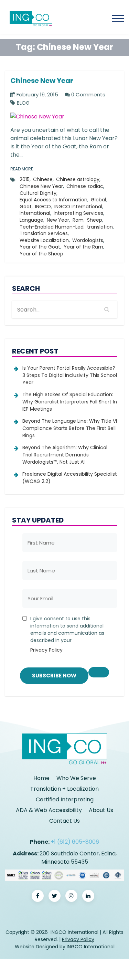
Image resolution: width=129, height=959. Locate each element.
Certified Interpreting (65, 799)
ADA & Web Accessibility (49, 810)
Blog (23, 103)
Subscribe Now (54, 675)
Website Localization (44, 240)
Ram (78, 220)
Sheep (94, 220)
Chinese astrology (77, 179)
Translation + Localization (64, 789)
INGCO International (78, 206)
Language (31, 220)
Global (98, 200)
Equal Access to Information (53, 200)
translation (100, 227)
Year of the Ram (83, 247)
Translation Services (44, 233)
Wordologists (87, 240)
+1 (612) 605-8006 (75, 842)
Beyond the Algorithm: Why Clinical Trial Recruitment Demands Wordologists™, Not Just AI (64, 454)
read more (21, 169)
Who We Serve (76, 778)
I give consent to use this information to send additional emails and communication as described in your (67, 634)
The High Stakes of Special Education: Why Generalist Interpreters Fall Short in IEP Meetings (69, 401)
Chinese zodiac (84, 186)
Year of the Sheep (41, 254)
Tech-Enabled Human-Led (52, 227)
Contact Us (64, 821)
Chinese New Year (41, 186)
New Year (58, 220)
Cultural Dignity (38, 193)
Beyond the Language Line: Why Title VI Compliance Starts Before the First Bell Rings (69, 428)
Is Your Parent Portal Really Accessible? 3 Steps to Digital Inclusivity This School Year (69, 375)
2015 (25, 179)
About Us (101, 810)
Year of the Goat (40, 247)
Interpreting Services (78, 213)
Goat (26, 206)
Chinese (43, 179)
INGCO (43, 206)
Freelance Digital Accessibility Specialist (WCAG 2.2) (69, 478)
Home (41, 778)
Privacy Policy (46, 649)
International (35, 213)
